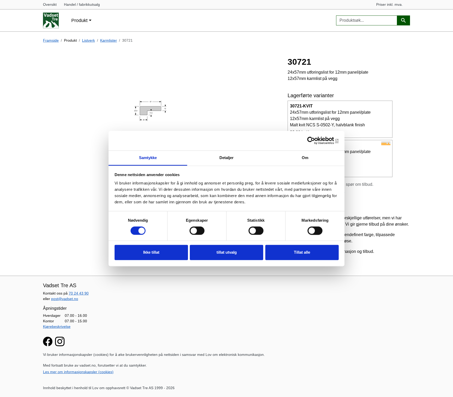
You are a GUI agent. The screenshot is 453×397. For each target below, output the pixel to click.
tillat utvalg (227, 252)
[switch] (197, 230)
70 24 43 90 (79, 293)
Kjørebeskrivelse (57, 326)
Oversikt (50, 4)
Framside (51, 40)
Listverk (88, 40)
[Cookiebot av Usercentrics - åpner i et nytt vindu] (316, 140)
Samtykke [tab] (148, 157)
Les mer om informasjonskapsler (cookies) (78, 372)
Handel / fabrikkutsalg (82, 4)
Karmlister (108, 40)
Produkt (79, 20)
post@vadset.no (64, 299)
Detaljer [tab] (226, 157)
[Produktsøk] (403, 20)
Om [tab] (305, 157)
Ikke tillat (151, 252)
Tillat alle (302, 252)
